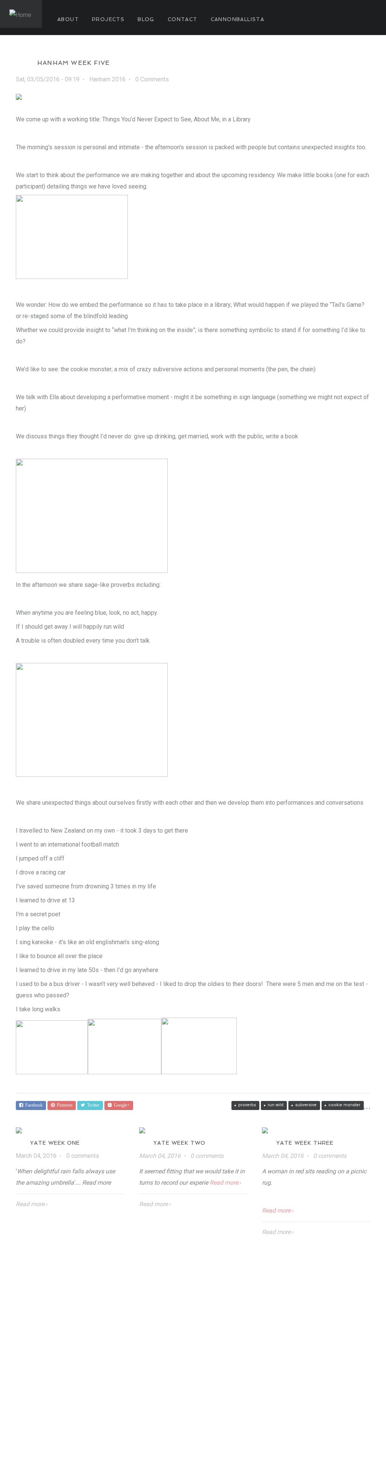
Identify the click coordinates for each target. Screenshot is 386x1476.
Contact (183, 19)
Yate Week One (55, 1143)
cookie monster (344, 1104)
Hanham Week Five (73, 62)
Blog (146, 19)
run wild (275, 1104)
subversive (306, 1104)
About (68, 19)
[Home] (21, 14)
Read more (30, 1204)
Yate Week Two (179, 1143)
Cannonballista (238, 19)
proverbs (247, 1104)
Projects (108, 19)
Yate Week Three (305, 1143)
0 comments (82, 1155)
